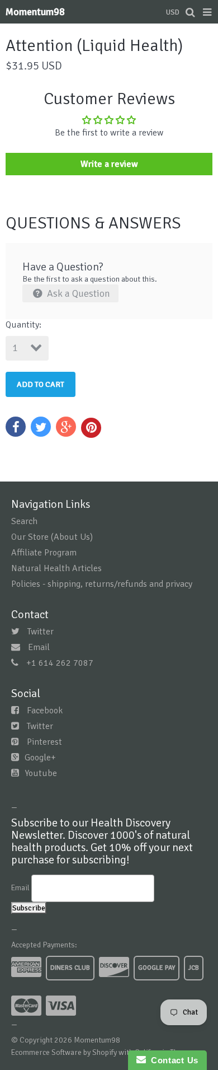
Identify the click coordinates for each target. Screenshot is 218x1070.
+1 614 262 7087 (59, 663)
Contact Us (172, 1060)
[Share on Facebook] (16, 427)
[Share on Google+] (66, 427)
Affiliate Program (44, 552)
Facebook (45, 710)
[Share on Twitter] (41, 427)
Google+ (40, 757)
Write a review (109, 164)
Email (39, 647)
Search (24, 521)
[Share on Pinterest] (91, 428)
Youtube (41, 773)
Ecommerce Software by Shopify (64, 1052)
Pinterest (44, 741)
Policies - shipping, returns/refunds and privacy (101, 584)
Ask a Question (77, 293)
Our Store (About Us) (52, 537)
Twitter (40, 631)
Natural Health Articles (56, 568)
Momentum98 (35, 12)
